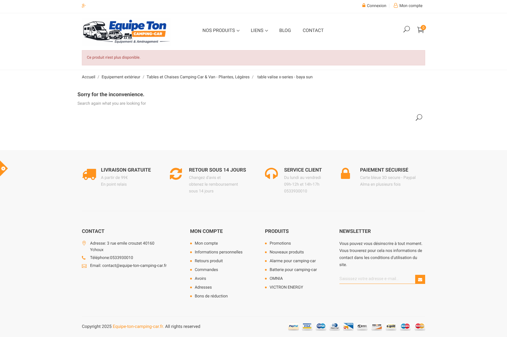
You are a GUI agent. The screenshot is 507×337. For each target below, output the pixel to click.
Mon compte (206, 231)
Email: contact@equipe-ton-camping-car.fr (128, 265)
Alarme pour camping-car (293, 261)
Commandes (206, 269)
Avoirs (200, 278)
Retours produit (209, 261)
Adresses (203, 287)
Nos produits (219, 30)
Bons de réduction (211, 296)
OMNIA (276, 278)
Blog (285, 30)
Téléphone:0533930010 (111, 257)
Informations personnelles (219, 252)
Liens (258, 30)
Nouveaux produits (287, 252)
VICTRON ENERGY (286, 287)
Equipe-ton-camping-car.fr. (138, 326)
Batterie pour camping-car (293, 269)
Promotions (280, 243)
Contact (313, 30)
